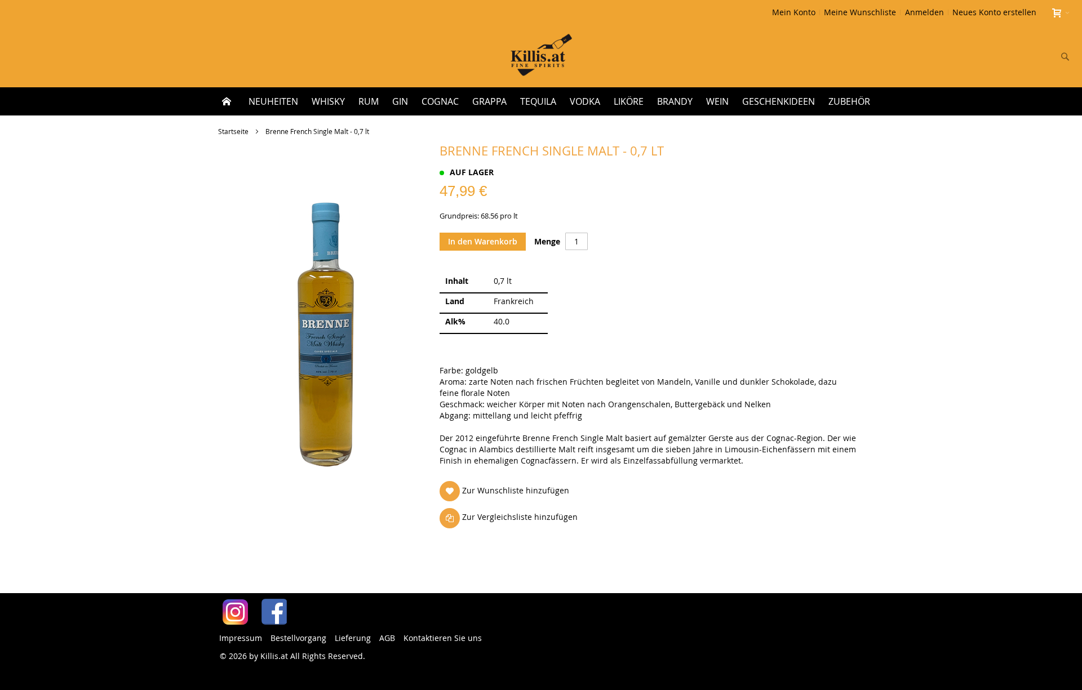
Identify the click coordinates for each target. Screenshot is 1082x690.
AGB (387, 638)
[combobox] (990, 56)
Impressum (240, 638)
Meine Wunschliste (860, 12)
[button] (507, 490)
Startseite (233, 131)
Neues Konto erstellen (994, 12)
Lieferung (353, 638)
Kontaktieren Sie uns (442, 638)
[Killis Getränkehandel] (541, 56)
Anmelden (924, 12)
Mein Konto (793, 12)
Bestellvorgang (298, 638)
